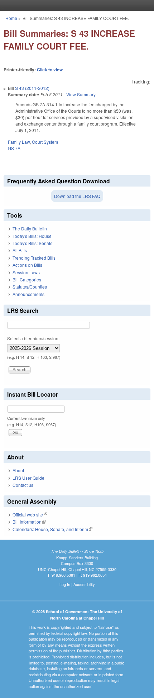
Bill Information (29, 522)
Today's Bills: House (32, 236)
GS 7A (14, 148)
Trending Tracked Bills (34, 258)
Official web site (30, 514)
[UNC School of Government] (75, 5)
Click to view (50, 69)
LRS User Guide (28, 478)
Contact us (23, 485)
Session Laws (26, 272)
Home (11, 18)
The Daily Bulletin (30, 228)
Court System (45, 142)
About (18, 470)
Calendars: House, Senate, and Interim (52, 529)
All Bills (20, 250)
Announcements (28, 294)
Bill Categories (27, 279)
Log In (64, 584)
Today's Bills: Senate (33, 243)
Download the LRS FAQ (77, 196)
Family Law (19, 142)
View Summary (81, 94)
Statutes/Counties (30, 287)
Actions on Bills (27, 265)
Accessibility (84, 584)
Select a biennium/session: (33, 338)
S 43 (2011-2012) (32, 88)
